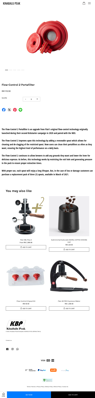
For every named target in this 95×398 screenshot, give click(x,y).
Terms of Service (31, 386)
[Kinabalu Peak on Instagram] (12, 350)
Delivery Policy (49, 386)
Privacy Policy (40, 386)
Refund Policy (57, 386)
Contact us (9, 340)
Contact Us (65, 386)
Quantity (4, 98)
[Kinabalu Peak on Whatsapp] (17, 350)
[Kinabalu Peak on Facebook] (7, 350)
